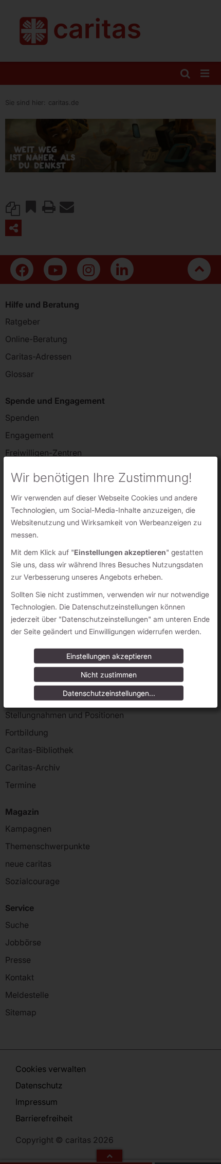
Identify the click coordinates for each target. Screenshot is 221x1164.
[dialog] (110, 581)
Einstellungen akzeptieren (109, 656)
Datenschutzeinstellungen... (109, 693)
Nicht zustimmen (109, 674)
